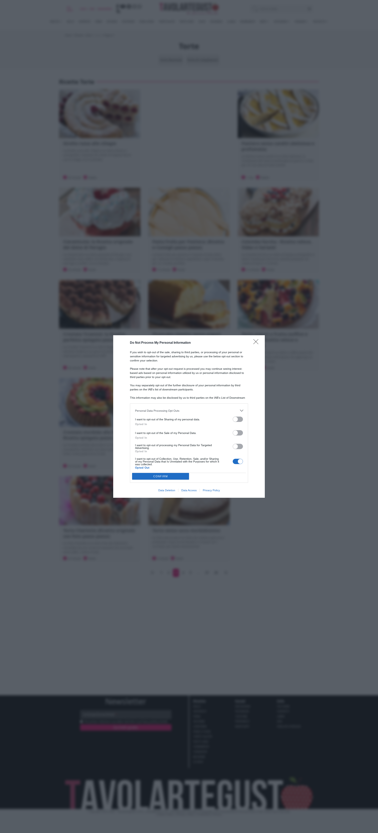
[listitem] (189, 411)
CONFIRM (160, 476)
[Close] (257, 343)
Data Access (189, 490)
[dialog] (189, 416)
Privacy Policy (211, 490)
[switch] (238, 419)
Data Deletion (166, 490)
